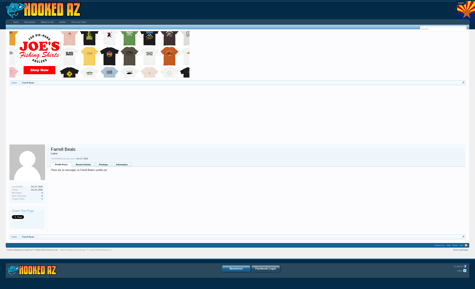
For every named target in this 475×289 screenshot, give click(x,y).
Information (122, 164)
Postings (103, 164)
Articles (62, 22)
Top (461, 245)
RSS (466, 245)
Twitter (460, 270)
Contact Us (439, 245)
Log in (461, 3)
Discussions (29, 22)
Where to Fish (47, 22)
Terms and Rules (460, 250)
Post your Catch (78, 22)
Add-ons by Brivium (86, 250)
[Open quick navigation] (463, 82)
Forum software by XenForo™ (32, 250)
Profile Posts (61, 164)
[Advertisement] (237, 113)
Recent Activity (83, 164)
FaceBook (458, 266)
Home (16, 22)
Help (448, 245)
